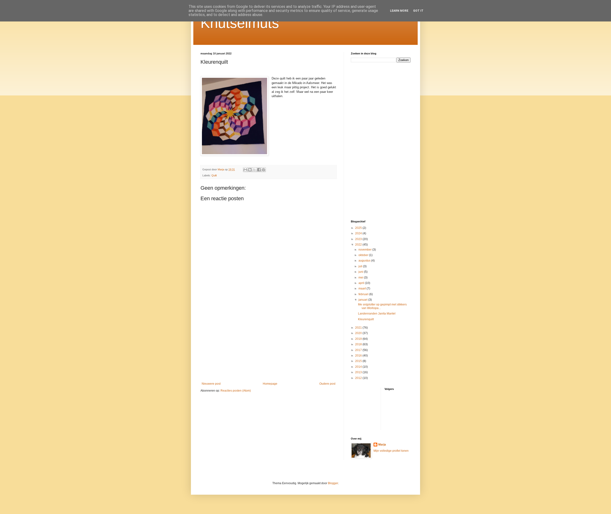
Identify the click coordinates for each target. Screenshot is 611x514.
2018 (359, 344)
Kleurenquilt (366, 319)
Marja (382, 444)
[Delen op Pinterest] (263, 169)
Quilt (214, 175)
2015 (359, 361)
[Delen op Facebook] (259, 169)
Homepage (270, 383)
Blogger (333, 483)
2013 (359, 372)
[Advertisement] (268, 342)
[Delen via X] (254, 169)
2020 (359, 333)
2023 (359, 239)
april (361, 283)
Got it (418, 10)
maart (362, 288)
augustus (364, 260)
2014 (359, 366)
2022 (359, 244)
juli (360, 266)
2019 (359, 339)
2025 (359, 228)
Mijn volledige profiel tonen (391, 450)
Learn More (399, 10)
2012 (359, 378)
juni (361, 271)
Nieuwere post (211, 383)
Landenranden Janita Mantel (376, 313)
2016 (359, 355)
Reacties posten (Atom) (236, 390)
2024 (359, 233)
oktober (363, 255)
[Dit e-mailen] (245, 169)
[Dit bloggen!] (250, 169)
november (365, 249)
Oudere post (327, 383)
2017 (359, 350)
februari (363, 294)
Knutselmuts (239, 23)
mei (361, 277)
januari (363, 299)
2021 (359, 327)
